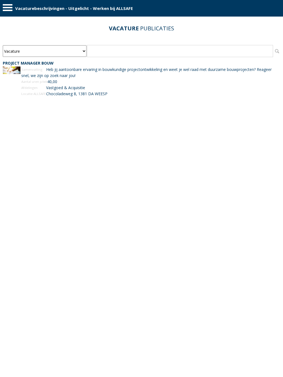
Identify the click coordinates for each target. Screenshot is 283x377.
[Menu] (7, 9)
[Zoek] (277, 51)
